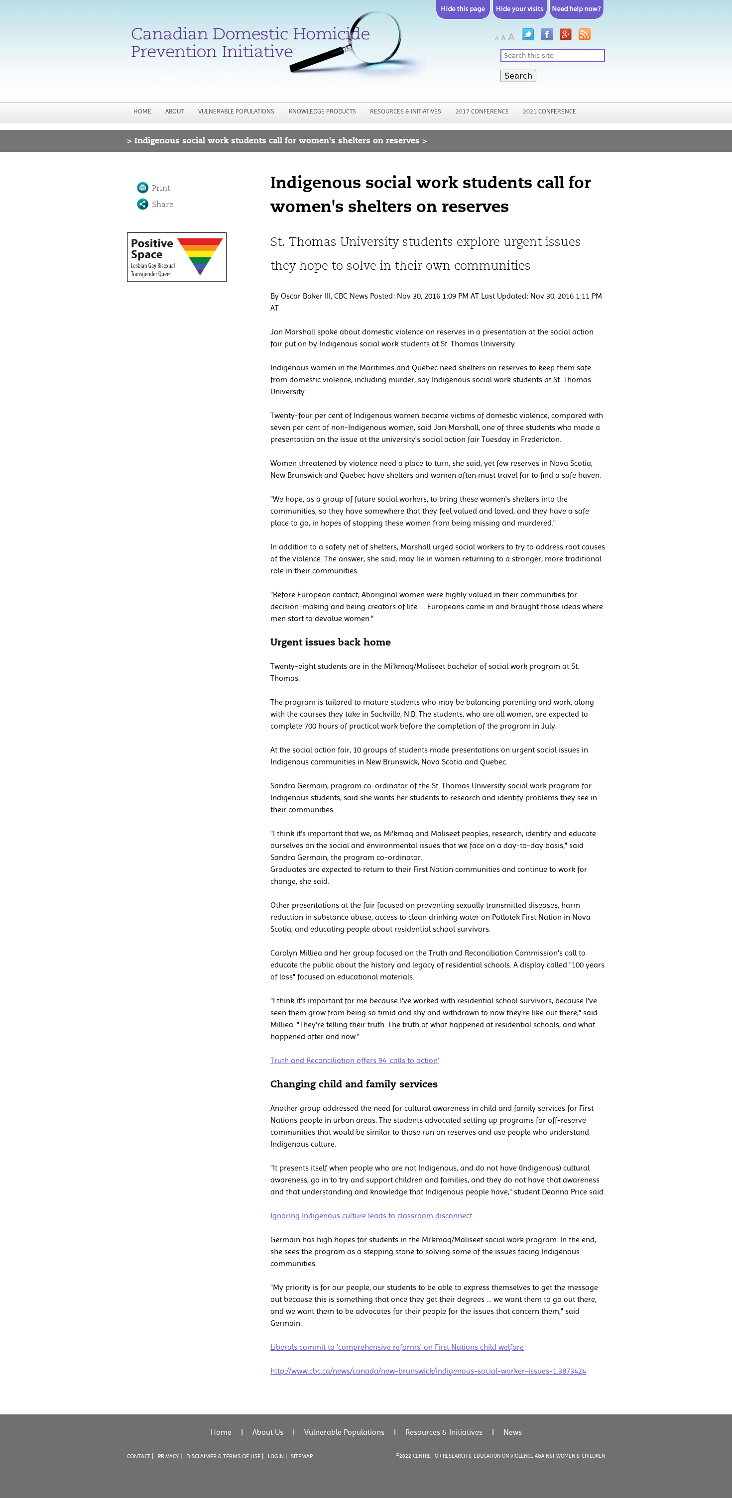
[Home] (276, 49)
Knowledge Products (322, 111)
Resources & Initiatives (405, 111)
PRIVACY (168, 1456)
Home (142, 111)
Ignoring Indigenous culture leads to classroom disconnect (371, 1215)
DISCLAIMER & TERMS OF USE (223, 1456)
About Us (267, 1432)
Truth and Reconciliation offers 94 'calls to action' (354, 1060)
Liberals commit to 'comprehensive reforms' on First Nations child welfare (397, 1347)
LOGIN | (277, 1456)
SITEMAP (302, 1456)
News (512, 1432)
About (174, 111)
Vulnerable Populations (236, 111)
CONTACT (138, 1456)
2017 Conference (482, 111)
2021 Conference (549, 111)
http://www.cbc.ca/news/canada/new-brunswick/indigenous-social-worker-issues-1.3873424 (428, 1371)
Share (163, 205)
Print (161, 188)
